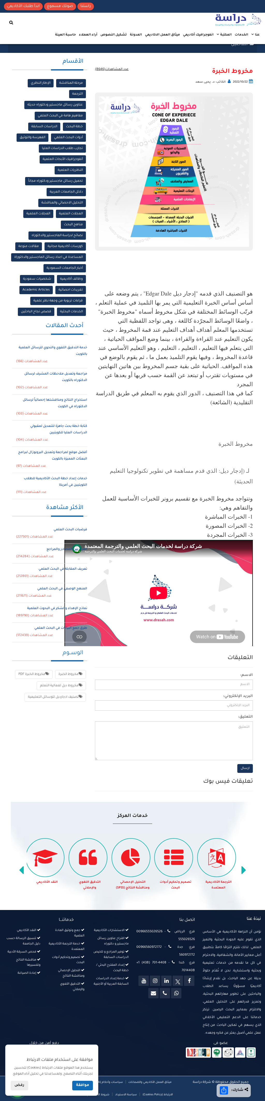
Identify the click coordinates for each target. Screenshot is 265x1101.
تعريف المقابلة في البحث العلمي (63, 569)
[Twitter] (178, 981)
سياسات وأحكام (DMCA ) (106, 1082)
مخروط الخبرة (232, 71)
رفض (19, 1085)
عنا (257, 35)
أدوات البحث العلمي (68, 137)
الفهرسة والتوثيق (32, 137)
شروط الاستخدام (98, 1094)
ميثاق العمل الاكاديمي (162, 35)
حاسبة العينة (65, 35)
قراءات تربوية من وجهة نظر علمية (58, 301)
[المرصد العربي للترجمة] (228, 1053)
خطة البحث (74, 127)
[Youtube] (143, 981)
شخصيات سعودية (37, 279)
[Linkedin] (166, 981)
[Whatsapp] (176, 993)
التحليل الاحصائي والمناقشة (62, 203)
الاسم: (246, 675)
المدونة (136, 35)
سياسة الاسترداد (126, 1094)
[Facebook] (189, 981)
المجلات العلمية (71, 214)
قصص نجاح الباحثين (36, 312)
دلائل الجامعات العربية (66, 192)
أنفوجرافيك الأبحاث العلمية (63, 159)
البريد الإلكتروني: (238, 696)
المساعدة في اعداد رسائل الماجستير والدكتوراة (48, 257)
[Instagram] (155, 981)
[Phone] (165, 993)
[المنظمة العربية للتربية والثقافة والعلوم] (217, 1053)
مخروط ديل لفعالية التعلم (59, 686)
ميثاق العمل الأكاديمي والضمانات (150, 1082)
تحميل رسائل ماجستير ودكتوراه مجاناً (55, 181)
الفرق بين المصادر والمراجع (67, 549)
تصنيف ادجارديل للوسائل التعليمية (53, 697)
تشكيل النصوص (113, 35)
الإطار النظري (40, 83)
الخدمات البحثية (71, 312)
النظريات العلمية (70, 170)
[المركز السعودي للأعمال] (240, 1053)
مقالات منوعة (28, 246)
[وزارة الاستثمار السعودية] (251, 1053)
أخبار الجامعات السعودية (65, 268)
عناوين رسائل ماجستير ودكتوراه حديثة (55, 105)
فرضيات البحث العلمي (70, 530)
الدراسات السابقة (44, 127)
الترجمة (77, 94)
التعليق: (245, 717)
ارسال (245, 768)
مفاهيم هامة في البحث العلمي (60, 116)
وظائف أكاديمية (71, 279)
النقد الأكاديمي (47, 882)
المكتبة (225, 35)
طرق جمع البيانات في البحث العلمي (60, 628)
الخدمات (241, 35)
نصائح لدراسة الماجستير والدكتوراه (57, 235)
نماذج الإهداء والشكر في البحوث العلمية (57, 608)
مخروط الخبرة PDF (31, 674)
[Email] (153, 993)
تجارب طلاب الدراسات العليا (62, 148)
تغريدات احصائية (70, 290)
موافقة (82, 1085)
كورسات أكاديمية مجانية (65, 246)
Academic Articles (36, 290)
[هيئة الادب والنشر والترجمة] (198, 1053)
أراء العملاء (88, 35)
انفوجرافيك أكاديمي (198, 35)
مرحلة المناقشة (71, 83)
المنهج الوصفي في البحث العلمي (62, 589)
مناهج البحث (73, 225)
